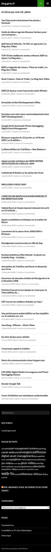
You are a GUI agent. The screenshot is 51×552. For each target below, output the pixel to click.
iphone (40, 459)
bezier (39, 448)
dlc (34, 456)
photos (31, 467)
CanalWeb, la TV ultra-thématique (16, 530)
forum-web (5, 460)
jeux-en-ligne (16, 463)
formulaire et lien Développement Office (20, 102)
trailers (22, 469)
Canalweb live (7, 525)
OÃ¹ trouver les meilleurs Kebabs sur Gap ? (21, 301)
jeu (44, 459)
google (13, 459)
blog (44, 448)
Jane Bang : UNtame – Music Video (18, 325)
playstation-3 (7, 469)
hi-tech (22, 459)
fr (9, 459)
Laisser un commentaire (22, 26)
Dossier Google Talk (11, 383)
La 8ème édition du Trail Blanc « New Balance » (23, 149)
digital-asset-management (17, 455)
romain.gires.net (8, 430)
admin (18, 284)
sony (18, 469)
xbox (24, 474)
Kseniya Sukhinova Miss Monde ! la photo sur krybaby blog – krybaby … (23, 256)
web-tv (7, 473)
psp (14, 469)
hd (18, 459)
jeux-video (28, 463)
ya (47, 474)
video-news (34, 469)
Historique (6, 535)
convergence (25, 452)
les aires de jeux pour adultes (15, 337)
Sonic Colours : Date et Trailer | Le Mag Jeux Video (25, 79)
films (43, 456)
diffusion (40, 452)
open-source (14, 467)
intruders (34, 460)
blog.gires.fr (8, 3)
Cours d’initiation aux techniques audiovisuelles (24, 395)
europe (38, 456)
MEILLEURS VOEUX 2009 (13, 184)
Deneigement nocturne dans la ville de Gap (22, 243)
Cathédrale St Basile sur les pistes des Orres (22, 172)
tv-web (27, 469)
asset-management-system (22, 448)
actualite (4, 448)
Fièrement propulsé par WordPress (14, 548)
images (28, 459)
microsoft (5, 466)
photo (26, 466)
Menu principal (47, 3)
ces (15, 452)
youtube (4, 477)
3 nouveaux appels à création (15, 348)
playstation (39, 466)
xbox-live (42, 474)
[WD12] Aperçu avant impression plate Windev (24, 90)
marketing (39, 463)
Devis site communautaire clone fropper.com (23, 360)
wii (19, 474)
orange (21, 466)
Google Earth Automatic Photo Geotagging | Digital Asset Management (22, 127)
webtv (16, 474)
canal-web (7, 452)
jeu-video (6, 463)
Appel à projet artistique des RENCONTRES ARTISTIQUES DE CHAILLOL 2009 (22, 162)
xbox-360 (32, 474)
